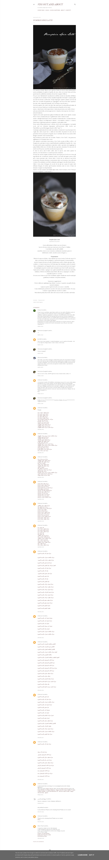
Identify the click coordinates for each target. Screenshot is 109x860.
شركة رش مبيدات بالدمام (43, 515)
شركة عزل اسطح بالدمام (43, 489)
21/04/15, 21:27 (41, 737)
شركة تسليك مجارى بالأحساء (44, 440)
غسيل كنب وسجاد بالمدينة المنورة (45, 626)
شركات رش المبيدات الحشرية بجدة (45, 419)
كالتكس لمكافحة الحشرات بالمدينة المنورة (47, 723)
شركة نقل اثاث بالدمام (43, 511)
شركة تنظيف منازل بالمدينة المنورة (45, 720)
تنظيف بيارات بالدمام (42, 509)
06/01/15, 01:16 (41, 429)
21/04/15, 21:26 (41, 637)
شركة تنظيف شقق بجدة (43, 415)
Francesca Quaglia (42, 330)
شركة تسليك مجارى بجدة (43, 530)
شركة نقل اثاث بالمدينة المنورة (44, 553)
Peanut (39, 310)
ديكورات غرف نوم (42, 463)
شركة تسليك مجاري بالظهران (44, 424)
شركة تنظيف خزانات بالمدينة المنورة (46, 560)
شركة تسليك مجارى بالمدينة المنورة (45, 673)
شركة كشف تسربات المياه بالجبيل (45, 473)
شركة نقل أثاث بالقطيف (43, 438)
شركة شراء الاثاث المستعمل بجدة (45, 773)
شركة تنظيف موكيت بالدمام (44, 485)
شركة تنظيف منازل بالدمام (43, 519)
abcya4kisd (40, 807)
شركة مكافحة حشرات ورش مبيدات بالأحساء (47, 472)
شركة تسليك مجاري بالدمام (44, 513)
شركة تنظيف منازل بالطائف (44, 505)
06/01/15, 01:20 (41, 499)
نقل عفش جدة (41, 527)
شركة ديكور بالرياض (42, 471)
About (63, 10)
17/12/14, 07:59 (40, 375)
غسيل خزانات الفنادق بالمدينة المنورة (46, 715)
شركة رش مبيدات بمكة (43, 539)
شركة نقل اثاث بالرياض (43, 420)
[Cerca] (75, 4)
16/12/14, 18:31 (40, 367)
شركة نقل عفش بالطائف (43, 535)
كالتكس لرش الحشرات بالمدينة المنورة (46, 646)
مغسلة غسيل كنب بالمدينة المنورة (45, 618)
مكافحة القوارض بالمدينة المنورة (45, 654)
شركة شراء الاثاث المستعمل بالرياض (46, 765)
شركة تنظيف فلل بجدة (43, 416)
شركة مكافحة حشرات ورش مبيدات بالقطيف (47, 445)
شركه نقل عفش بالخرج (43, 442)
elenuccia (40, 357)
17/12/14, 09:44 (41, 393)
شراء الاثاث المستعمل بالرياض (44, 754)
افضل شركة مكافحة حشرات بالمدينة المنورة (47, 652)
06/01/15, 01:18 (41, 477)
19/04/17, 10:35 (41, 811)
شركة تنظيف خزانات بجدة (43, 412)
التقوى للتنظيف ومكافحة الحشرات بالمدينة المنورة (49, 657)
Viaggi (47, 10)
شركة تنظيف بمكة (42, 543)
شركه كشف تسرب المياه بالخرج (45, 449)
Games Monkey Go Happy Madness (46, 790)
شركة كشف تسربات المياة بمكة (45, 508)
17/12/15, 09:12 (40, 794)
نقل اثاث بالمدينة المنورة (43, 570)
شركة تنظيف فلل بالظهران (43, 461)
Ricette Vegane (39, 302)
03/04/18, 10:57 (41, 838)
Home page (41, 10)
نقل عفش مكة (41, 534)
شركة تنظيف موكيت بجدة (43, 531)
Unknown (40, 380)
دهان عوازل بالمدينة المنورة (43, 684)
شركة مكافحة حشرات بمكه (44, 537)
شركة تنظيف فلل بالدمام (43, 483)
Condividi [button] (35, 300)
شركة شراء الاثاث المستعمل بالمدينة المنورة (47, 668)
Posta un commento (38, 841)
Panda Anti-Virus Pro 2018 (44, 834)
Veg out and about (50, 4)
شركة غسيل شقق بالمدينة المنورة (45, 603)
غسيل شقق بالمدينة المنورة (44, 718)
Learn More (82, 855)
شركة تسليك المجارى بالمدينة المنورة (46, 678)
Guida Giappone (55, 10)
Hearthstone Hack (42, 836)
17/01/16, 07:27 (41, 803)
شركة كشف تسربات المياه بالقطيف (45, 444)
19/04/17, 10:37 (41, 821)
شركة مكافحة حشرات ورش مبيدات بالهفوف (47, 436)
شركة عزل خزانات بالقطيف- (44, 426)
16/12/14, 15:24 (40, 326)
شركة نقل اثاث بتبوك (42, 752)
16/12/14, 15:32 (40, 334)
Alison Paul (40, 826)
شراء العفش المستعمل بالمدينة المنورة (46, 662)
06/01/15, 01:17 (41, 452)
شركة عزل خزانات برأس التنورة (45, 469)
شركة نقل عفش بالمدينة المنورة (45, 562)
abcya (39, 819)
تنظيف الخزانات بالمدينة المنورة (44, 726)
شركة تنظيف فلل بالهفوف (43, 465)
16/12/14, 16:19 (40, 353)
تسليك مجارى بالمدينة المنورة (44, 676)
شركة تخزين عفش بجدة (43, 414)
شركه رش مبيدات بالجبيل (43, 423)
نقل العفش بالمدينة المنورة (43, 581)
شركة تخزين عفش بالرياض (44, 494)
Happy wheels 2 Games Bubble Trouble (65, 790)
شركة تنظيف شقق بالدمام (43, 517)
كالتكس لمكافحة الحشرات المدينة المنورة (47, 644)
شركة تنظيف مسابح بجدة (43, 418)
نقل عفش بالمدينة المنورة (43, 576)
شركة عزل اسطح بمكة (43, 468)
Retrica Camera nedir (64, 791)
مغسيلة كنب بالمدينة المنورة (44, 710)
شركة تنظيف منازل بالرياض (44, 491)
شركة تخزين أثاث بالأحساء (43, 422)
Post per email (41, 300)
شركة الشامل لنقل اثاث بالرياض (45, 490)
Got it (91, 855)
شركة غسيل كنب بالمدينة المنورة (45, 620)
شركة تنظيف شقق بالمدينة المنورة (45, 600)
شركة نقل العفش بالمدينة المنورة (45, 734)
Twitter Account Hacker (44, 833)
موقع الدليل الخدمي (42, 799)
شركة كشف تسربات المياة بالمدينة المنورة (47, 681)
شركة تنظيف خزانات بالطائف (44, 542)
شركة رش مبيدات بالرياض (43, 495)
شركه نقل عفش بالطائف (43, 437)
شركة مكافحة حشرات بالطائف (44, 538)
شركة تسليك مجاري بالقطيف (44, 460)
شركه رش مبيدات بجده (43, 459)
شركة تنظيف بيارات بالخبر (43, 464)
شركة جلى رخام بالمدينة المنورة (45, 760)
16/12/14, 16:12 (40, 344)
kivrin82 (40, 339)
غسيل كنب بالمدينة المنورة (43, 623)
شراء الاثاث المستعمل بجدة (44, 770)
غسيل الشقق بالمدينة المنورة (44, 605)
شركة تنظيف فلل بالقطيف (43, 441)
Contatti (68, 10)
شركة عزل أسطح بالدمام (43, 448)
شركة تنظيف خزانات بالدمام (44, 512)
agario (46, 792)
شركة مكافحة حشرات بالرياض (44, 497)
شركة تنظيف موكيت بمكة (43, 545)
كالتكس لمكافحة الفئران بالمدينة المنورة (46, 649)
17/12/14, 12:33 (40, 403)
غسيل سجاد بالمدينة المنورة (44, 628)
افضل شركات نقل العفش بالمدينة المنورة (47, 565)
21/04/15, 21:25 (40, 611)
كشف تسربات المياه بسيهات (44, 475)
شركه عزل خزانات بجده (43, 450)
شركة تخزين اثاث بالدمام (43, 486)
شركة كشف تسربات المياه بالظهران (45, 427)
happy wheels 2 (64, 788)
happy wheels (49, 788)
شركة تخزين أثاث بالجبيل (43, 446)
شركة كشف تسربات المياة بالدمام (45, 487)
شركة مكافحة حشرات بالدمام (44, 516)
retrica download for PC (52, 791)
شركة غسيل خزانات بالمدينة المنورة (45, 584)
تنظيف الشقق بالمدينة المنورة (44, 608)
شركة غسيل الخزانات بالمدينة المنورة (46, 592)
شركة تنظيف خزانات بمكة (43, 541)
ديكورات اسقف (41, 467)
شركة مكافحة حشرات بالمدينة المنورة (46, 557)
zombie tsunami (41, 791)
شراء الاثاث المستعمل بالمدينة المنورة (46, 660)
